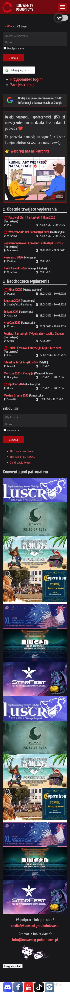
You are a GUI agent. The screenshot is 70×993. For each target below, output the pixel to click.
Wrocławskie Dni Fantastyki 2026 (28, 232)
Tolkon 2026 (11, 312)
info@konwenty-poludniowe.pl (35, 940)
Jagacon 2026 (12, 301)
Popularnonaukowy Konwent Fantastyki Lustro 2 (33, 243)
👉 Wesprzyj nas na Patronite (27, 151)
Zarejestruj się (22, 84)
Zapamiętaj (13, 430)
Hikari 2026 (15, 290)
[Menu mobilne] (62, 7)
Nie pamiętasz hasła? (22, 451)
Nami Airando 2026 (15, 268)
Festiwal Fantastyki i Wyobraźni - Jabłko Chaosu (34, 334)
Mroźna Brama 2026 (16, 395)
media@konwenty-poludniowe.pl (35, 925)
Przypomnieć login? (26, 79)
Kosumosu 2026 (13, 257)
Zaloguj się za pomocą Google (23, 70)
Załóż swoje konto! (20, 462)
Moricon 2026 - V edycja (18, 373)
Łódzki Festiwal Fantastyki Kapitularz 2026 (34, 348)
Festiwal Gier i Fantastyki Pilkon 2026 (31, 218)
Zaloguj (13, 57)
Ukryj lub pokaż (12, 966)
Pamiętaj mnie (15, 48)
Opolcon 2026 (16, 384)
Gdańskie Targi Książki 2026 (21, 362)
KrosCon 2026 (12, 323)
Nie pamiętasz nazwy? (22, 456)
